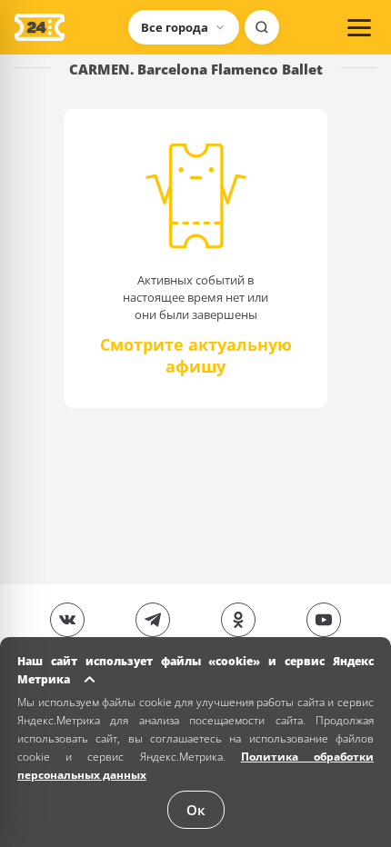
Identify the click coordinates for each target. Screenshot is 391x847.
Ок (196, 810)
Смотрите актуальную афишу (196, 351)
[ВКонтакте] (67, 620)
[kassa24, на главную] (40, 27)
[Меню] (359, 27)
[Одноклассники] (238, 620)
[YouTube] (323, 620)
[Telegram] (152, 620)
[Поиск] (262, 27)
